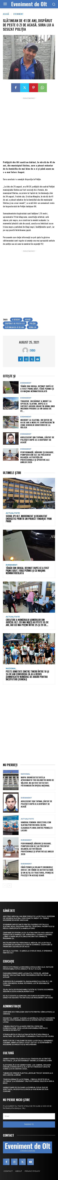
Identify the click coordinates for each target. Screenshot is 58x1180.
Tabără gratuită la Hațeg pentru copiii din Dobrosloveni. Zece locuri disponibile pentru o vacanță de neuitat (25, 1028)
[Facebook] (15, 87)
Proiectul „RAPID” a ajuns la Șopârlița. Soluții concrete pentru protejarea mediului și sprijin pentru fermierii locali (29, 1020)
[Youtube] (37, 359)
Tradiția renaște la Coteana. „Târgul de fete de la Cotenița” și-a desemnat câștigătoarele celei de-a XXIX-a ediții (28, 1081)
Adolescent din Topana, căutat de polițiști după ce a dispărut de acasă (37, 440)
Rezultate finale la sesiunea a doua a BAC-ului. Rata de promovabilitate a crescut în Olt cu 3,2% (28, 968)
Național (11, 668)
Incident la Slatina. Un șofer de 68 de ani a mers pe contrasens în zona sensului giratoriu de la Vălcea (37, 423)
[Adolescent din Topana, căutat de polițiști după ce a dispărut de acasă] (11, 438)
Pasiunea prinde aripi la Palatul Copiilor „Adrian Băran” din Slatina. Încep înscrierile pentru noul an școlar (27, 975)
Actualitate (13, 513)
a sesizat (16, 319)
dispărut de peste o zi (15, 323)
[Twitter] (24, 87)
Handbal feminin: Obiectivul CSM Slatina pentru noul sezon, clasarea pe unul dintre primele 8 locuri (36, 826)
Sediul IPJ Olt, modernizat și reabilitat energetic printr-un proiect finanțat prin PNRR (29, 518)
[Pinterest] (33, 87)
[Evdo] (26, 350)
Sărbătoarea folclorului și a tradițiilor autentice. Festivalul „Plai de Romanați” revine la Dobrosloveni (27, 1060)
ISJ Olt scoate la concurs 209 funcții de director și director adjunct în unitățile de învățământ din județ (28, 997)
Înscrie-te (29, 1124)
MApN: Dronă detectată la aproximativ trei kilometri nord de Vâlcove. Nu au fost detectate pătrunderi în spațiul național (37, 781)
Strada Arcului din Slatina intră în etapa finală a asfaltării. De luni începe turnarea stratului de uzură (28, 1035)
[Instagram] (26, 359)
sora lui (32, 327)
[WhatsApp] (42, 87)
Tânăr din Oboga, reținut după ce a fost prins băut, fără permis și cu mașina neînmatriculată (37, 389)
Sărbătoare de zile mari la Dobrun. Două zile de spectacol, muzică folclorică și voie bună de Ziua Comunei (25, 1089)
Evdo (32, 350)
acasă (27, 319)
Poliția (33, 323)
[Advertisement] (29, 128)
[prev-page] (5, 885)
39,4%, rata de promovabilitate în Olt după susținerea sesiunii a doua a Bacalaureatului (28, 990)
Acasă (6, 13)
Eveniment (18, 13)
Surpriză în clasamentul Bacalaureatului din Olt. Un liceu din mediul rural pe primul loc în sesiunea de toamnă (27, 983)
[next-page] (9, 885)
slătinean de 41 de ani (14, 327)
